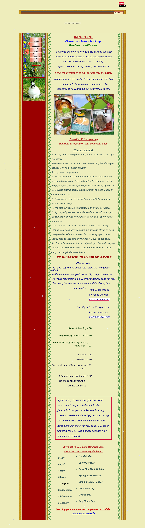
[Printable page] (36, 65)
